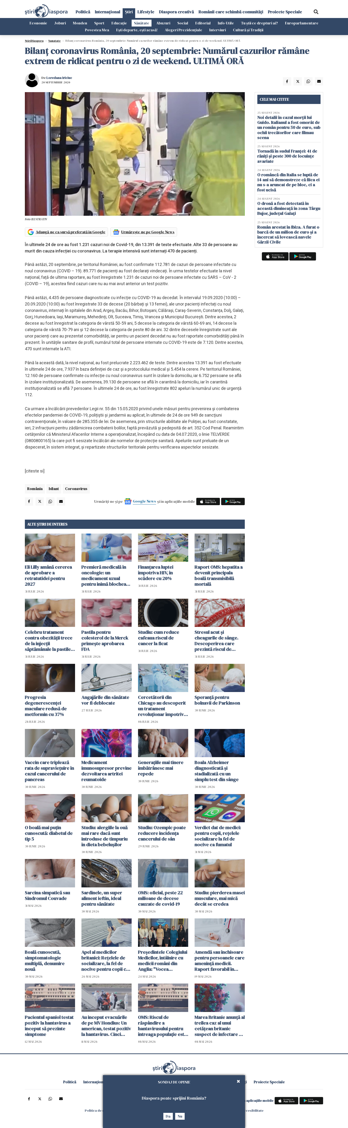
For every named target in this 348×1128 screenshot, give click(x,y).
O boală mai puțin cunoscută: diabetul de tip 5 (49, 833)
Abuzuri (163, 23)
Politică (83, 11)
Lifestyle (146, 11)
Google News (144, 501)
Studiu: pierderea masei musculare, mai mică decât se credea (220, 898)
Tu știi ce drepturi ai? (259, 23)
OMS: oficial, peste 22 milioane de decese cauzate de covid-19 (160, 898)
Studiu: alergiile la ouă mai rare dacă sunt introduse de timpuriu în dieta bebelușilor (104, 836)
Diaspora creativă (176, 11)
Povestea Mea (97, 29)
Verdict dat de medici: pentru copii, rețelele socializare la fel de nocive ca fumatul (218, 836)
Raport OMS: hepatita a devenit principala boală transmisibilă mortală (219, 575)
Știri (129, 11)
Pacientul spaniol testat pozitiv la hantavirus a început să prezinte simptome (49, 1025)
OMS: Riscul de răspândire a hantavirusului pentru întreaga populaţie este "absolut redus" (162, 1025)
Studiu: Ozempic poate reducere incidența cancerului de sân (162, 833)
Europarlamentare (301, 23)
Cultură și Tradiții (248, 29)
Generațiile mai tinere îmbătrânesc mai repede (160, 768)
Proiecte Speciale (285, 11)
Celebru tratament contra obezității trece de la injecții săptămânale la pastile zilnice (48, 640)
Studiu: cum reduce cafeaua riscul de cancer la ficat (158, 637)
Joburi (60, 23)
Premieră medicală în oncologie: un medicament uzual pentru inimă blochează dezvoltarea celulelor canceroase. (106, 575)
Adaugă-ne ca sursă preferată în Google (70, 231)
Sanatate (54, 41)
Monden (80, 23)
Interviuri (217, 29)
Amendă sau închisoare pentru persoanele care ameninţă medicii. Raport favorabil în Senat (220, 960)
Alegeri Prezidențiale (183, 29)
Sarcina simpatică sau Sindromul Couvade (47, 895)
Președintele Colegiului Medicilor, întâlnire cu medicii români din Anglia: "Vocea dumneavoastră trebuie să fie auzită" (162, 960)
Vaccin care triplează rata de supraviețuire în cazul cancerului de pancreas (49, 770)
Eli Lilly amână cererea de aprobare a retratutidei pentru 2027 (48, 575)
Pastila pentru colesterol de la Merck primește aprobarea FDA (104, 640)
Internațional (107, 11)
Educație (119, 23)
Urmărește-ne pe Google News (147, 231)
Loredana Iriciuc (59, 77)
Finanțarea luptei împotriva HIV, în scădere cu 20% (155, 572)
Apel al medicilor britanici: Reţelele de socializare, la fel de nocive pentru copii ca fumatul (105, 960)
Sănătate (141, 23)
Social (182, 23)
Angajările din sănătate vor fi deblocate (105, 700)
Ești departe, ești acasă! (137, 29)
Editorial (203, 23)
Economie (38, 23)
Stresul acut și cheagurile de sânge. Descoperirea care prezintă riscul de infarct (216, 640)
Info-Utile (226, 23)
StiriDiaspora (34, 41)
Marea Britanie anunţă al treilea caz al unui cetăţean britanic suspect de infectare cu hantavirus (220, 1025)
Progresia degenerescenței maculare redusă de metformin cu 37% (46, 705)
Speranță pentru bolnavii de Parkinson (217, 700)
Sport (99, 23)
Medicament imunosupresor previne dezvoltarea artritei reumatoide (106, 770)
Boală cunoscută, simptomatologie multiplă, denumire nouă (45, 960)
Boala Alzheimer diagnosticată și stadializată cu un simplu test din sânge (217, 770)
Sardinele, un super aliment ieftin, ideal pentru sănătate (101, 898)
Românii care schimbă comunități (231, 11)
